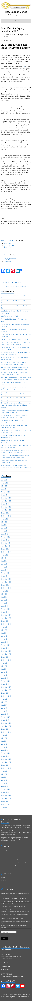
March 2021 (4, 570)
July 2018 (4, 666)
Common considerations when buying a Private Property (14, 862)
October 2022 (5, 513)
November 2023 (6, 501)
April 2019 (4, 639)
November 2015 (6, 762)
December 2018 (6, 651)
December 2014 (6, 795)
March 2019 (4, 642)
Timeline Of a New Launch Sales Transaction (11, 853)
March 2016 (4, 750)
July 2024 (4, 486)
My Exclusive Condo (9, 35)
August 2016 (4, 735)
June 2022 (4, 525)
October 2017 (5, 693)
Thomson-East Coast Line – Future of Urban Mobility (13, 906)
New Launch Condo (16, 11)
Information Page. (11, 834)
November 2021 (6, 546)
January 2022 (5, 540)
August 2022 (4, 519)
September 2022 (6, 516)
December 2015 (6, 759)
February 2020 (5, 609)
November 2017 (6, 690)
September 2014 (6, 804)
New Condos (5, 255)
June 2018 (4, 669)
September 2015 (6, 768)
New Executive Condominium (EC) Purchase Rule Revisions (15, 893)
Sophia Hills (7, 262)
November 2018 (6, 654)
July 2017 (4, 702)
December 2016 (6, 723)
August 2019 (4, 627)
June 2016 (4, 741)
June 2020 (4, 597)
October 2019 (5, 621)
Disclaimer (3, 880)
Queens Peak (8, 247)
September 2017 (6, 696)
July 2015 (4, 774)
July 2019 (4, 630)
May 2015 (4, 780)
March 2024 (4, 489)
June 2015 (4, 777)
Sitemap (3, 877)
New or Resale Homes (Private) (8, 865)
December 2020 (6, 579)
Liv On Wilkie (7, 260)
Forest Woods (8, 243)
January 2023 (5, 504)
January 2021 (5, 576)
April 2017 (4, 711)
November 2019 (6, 618)
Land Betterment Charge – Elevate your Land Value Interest (15, 901)
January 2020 (5, 612)
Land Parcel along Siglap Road (11, 282)
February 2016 (5, 753)
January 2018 (5, 684)
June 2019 (4, 633)
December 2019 (6, 615)
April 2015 (4, 783)
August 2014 (4, 807)
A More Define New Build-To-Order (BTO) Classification (14, 896)
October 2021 (5, 549)
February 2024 (5, 492)
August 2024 (4, 483)
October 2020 (5, 585)
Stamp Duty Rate (5, 850)
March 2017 (4, 714)
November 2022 (6, 510)
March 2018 (4, 678)
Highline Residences (10, 258)
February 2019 (5, 645)
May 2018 (4, 672)
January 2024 (5, 495)
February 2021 (5, 573)
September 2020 (6, 588)
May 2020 (4, 600)
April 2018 (4, 675)
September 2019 (6, 624)
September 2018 (6, 660)
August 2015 (4, 771)
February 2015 (5, 789)
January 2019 (5, 648)
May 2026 (4, 480)
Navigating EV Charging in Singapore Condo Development (15, 911)
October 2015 (5, 765)
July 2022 (4, 522)
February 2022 (5, 537)
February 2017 (5, 717)
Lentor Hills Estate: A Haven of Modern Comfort (15, 339)
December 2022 (6, 507)
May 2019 (4, 636)
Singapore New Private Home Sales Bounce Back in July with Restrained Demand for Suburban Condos (16, 405)
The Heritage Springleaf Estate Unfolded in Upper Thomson (15, 909)
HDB (23, 67)
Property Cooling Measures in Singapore (10, 859)
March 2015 (4, 786)
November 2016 (6, 726)
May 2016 (4, 744)
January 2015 (5, 792)
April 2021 (4, 567)
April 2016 (4, 747)
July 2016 (4, 738)
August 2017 (4, 699)
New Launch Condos (7, 240)
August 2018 (4, 663)
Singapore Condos (25, 825)
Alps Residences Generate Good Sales (18, 287)
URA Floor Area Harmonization (10, 316)
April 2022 (4, 531)
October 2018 (5, 657)
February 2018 (5, 681)
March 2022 (4, 534)
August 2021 (4, 555)
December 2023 (6, 498)
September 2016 (6, 732)
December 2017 (6, 687)
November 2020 (6, 582)
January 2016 (5, 756)
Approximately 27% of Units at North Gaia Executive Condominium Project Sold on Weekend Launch (16, 468)
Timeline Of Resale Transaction (8, 856)
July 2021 (4, 558)
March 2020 (4, 606)
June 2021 (4, 561)
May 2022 (4, 528)
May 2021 (4, 564)
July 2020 (4, 594)
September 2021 (6, 552)
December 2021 (6, 543)
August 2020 (4, 591)
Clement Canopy (9, 245)
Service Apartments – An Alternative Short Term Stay (13, 898)
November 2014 (6, 798)
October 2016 (5, 729)
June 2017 (4, 705)
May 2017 (4, 708)
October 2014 (5, 801)
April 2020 (4, 603)
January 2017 (5, 720)
